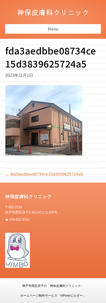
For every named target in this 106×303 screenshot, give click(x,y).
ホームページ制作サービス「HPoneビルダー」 (53, 295)
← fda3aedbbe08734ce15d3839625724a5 (44, 174)
